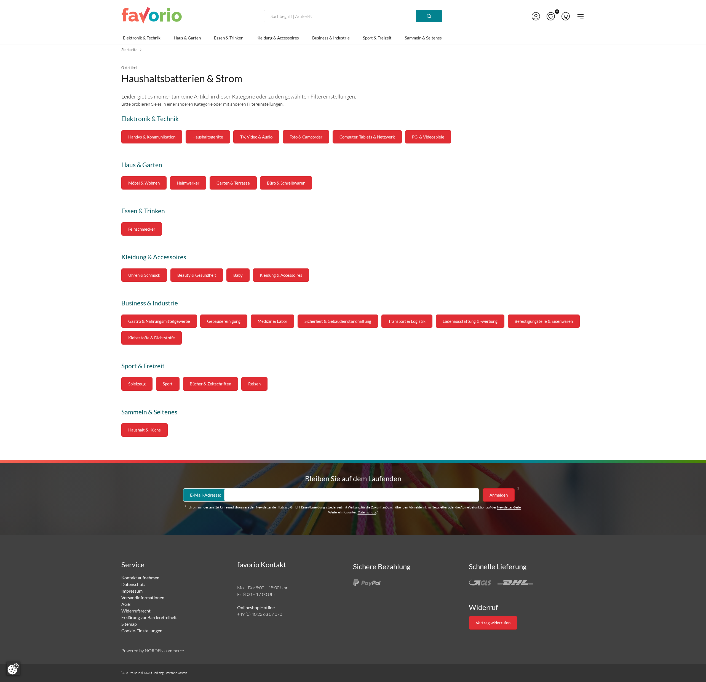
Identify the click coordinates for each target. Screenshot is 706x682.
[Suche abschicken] (429, 16)
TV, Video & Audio (256, 136)
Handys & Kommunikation (151, 136)
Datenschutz (367, 512)
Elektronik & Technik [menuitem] (142, 37)
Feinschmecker (141, 229)
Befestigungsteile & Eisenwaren (544, 321)
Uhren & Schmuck (144, 275)
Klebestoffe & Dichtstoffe (151, 337)
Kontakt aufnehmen (140, 577)
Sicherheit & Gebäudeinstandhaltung (337, 321)
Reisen (254, 383)
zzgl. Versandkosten (173, 673)
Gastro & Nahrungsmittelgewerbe (159, 321)
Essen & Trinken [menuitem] (228, 37)
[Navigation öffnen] (579, 16)
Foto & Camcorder (306, 136)
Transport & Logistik (407, 321)
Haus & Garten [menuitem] (187, 37)
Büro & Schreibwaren (286, 182)
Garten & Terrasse (233, 182)
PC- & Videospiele (428, 136)
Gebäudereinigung (223, 321)
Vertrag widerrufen (493, 622)
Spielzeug (137, 383)
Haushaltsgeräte (207, 136)
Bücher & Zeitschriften (210, 383)
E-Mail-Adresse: (205, 494)
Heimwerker (188, 182)
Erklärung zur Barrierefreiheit (149, 617)
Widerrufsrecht (136, 610)
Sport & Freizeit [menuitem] (377, 37)
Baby (238, 275)
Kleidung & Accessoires (281, 275)
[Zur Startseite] (151, 16)
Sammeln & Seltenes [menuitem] (423, 37)
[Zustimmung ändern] (13, 668)
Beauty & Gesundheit (196, 275)
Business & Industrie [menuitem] (331, 37)
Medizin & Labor (272, 321)
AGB (125, 604)
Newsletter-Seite (509, 507)
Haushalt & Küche (144, 429)
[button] (535, 16)
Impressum (132, 590)
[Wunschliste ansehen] (550, 16)
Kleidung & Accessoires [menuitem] (277, 37)
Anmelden (499, 494)
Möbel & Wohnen (144, 182)
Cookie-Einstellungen (141, 630)
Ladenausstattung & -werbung (470, 321)
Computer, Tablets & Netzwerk (367, 136)
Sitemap (129, 624)
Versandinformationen (142, 597)
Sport (168, 383)
